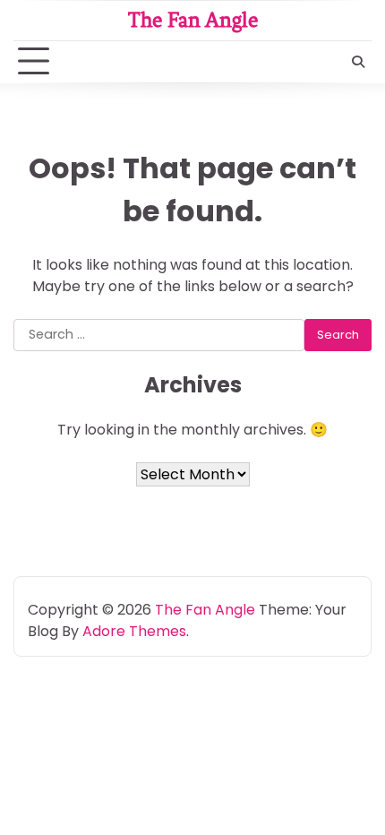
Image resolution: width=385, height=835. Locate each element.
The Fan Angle (193, 19)
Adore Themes (134, 631)
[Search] (358, 61)
